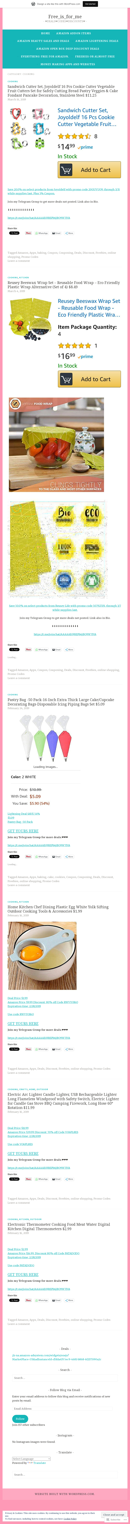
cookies (60, 877)
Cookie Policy (70, 1519)
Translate (39, 1463)
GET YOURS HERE (23, 830)
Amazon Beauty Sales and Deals (43, 41)
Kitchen (24, 277)
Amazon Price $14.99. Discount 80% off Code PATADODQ (43, 1253)
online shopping (108, 670)
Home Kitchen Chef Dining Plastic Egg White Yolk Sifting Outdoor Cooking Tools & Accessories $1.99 (58, 909)
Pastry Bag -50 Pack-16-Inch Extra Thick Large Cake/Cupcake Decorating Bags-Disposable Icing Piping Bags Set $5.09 (61, 702)
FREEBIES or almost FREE (95, 56)
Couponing (66, 252)
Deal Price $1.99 (18, 998)
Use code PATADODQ (21, 1265)
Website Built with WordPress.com (64, 1494)
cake (51, 877)
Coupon (53, 252)
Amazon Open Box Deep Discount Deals (67, 48)
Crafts (23, 1089)
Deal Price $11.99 (18, 1128)
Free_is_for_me (65, 16)
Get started (90, 4)
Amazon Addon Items (73, 33)
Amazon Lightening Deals (96, 41)
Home (45, 33)
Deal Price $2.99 (18, 1249)
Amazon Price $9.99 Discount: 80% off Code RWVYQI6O (43, 1002)
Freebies (101, 252)
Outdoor (42, 1089)
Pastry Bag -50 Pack (20, 821)
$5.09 (11, 817)
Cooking (13, 81)
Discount (88, 252)
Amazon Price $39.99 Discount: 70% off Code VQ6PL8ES (43, 1132)
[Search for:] (65, 1377)
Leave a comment (19, 260)
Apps (32, 252)
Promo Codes (29, 256)
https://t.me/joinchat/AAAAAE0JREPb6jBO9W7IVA (39, 217)
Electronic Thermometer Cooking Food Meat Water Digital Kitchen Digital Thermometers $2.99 (59, 1226)
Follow (20, 1418)
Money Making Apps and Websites (67, 64)
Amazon (23, 252)
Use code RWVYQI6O (21, 1014)
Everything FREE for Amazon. (45, 56)
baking (41, 252)
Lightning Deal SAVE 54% (24, 813)
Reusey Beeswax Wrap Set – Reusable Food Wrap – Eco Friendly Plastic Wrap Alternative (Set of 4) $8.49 (64, 285)
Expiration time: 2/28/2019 (24, 1006)
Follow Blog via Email (65, 1390)
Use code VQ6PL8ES (20, 1144)
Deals (77, 252)
